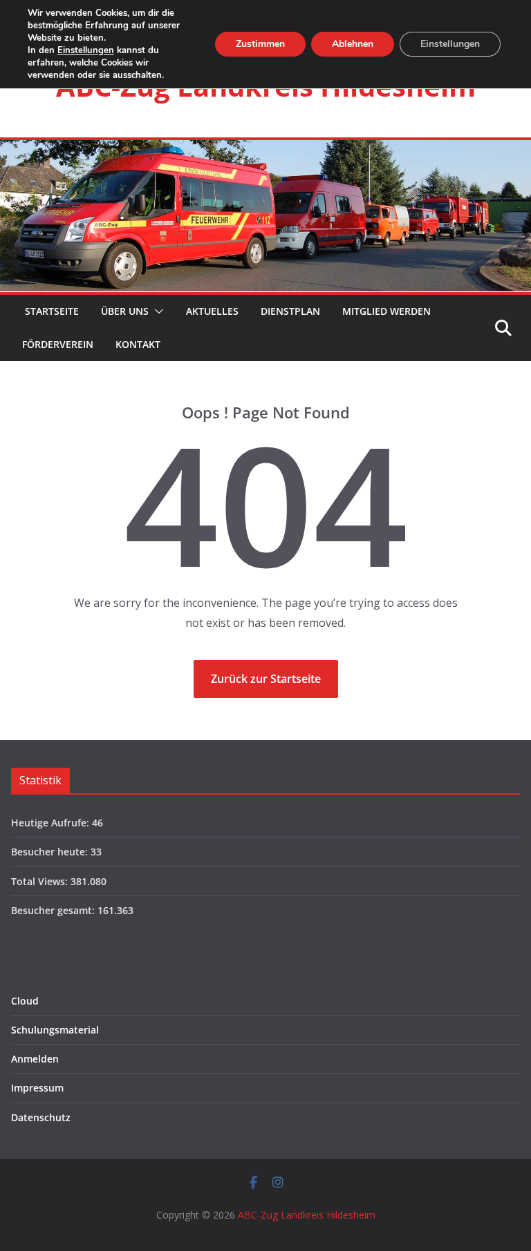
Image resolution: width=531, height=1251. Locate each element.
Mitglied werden (386, 311)
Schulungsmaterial (55, 1029)
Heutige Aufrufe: (51, 822)
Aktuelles (212, 311)
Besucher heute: (51, 851)
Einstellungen (85, 50)
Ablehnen (352, 43)
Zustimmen (260, 43)
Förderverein (57, 344)
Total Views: (41, 881)
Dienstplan (290, 311)
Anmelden (35, 1058)
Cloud (25, 1000)
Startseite (50, 311)
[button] (156, 311)
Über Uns (125, 311)
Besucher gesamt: (54, 910)
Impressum (37, 1087)
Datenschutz (41, 1117)
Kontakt (137, 344)
